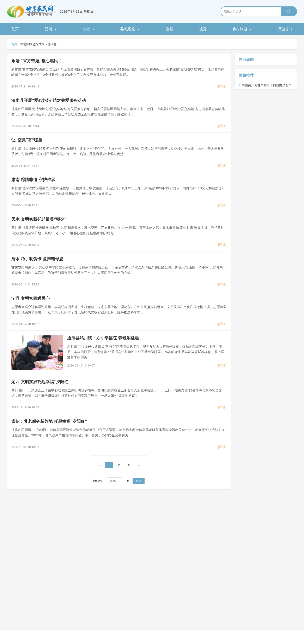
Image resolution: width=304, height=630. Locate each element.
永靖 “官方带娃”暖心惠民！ (36, 60)
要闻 (51, 28)
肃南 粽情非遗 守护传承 (33, 179)
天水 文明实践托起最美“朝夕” (38, 219)
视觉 (203, 28)
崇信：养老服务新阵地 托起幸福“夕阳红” (49, 421)
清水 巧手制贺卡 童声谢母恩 (37, 258)
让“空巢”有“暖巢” (27, 140)
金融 (169, 28)
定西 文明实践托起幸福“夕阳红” (41, 381)
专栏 (89, 28)
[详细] (222, 86)
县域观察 (130, 28)
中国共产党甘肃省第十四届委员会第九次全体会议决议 (268, 86)
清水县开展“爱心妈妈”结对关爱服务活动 (48, 100)
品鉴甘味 (285, 28)
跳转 (138, 481)
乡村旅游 (242, 28)
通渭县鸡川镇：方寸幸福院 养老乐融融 (103, 338)
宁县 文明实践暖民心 (30, 298)
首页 (15, 28)
